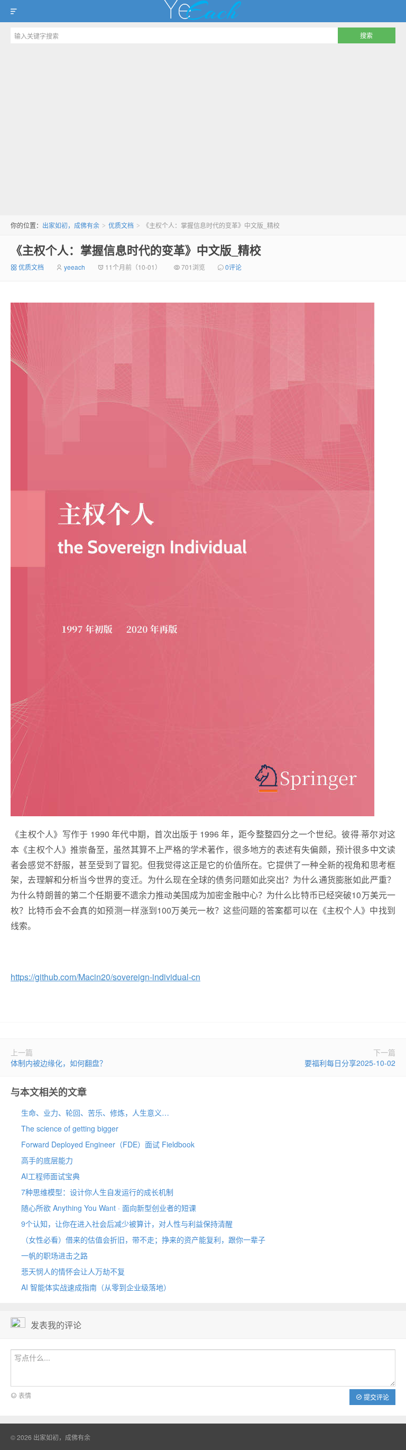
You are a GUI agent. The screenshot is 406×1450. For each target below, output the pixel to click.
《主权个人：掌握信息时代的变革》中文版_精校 (136, 249)
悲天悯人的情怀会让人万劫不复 (73, 1271)
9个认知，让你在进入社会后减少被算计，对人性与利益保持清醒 (127, 1223)
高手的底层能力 (47, 1160)
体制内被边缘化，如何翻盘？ (59, 1062)
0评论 (233, 266)
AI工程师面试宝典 (50, 1176)
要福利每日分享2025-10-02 (349, 1062)
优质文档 (121, 225)
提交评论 (375, 1396)
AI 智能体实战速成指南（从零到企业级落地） (96, 1287)
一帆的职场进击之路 (54, 1255)
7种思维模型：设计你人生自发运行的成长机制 (97, 1192)
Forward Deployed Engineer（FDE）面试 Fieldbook (108, 1144)
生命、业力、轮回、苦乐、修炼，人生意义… (95, 1112)
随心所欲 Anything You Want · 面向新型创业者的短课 (108, 1207)
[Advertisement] (203, 128)
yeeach (74, 266)
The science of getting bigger (69, 1128)
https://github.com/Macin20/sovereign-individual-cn (105, 977)
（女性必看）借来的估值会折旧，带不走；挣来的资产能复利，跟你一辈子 (143, 1239)
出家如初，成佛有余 (203, 11)
